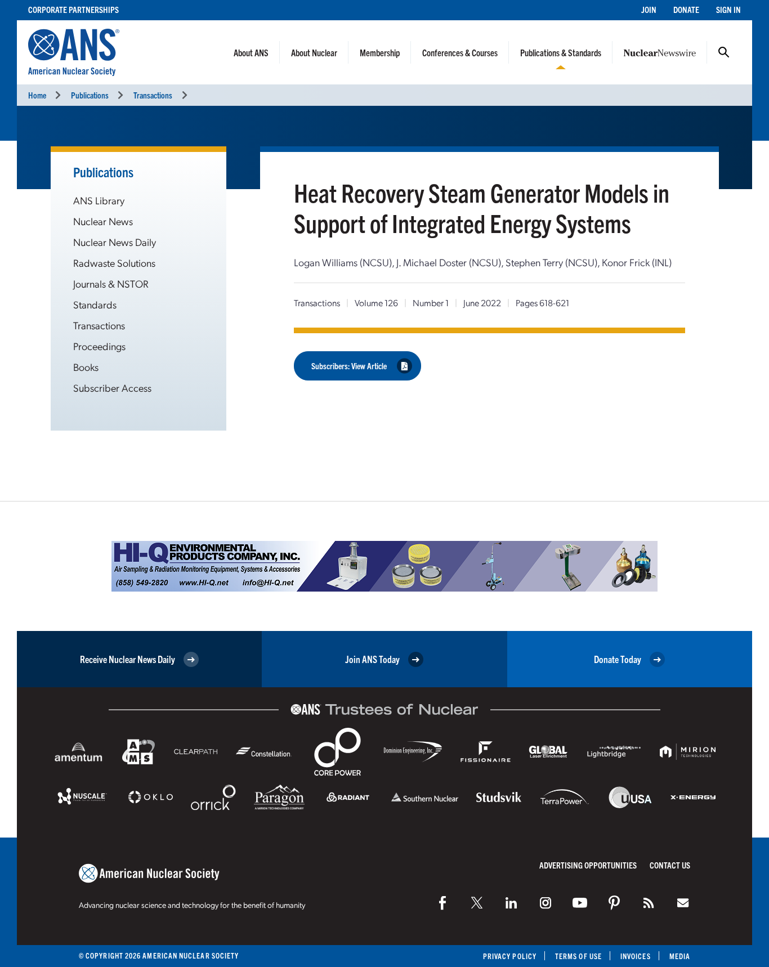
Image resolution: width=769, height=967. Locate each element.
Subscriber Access (112, 387)
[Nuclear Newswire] (648, 903)
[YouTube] (580, 903)
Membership (380, 52)
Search (724, 52)
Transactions (152, 94)
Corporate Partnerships (73, 9)
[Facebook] (442, 903)
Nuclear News (103, 220)
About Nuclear (314, 52)
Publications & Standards (560, 52)
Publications (90, 94)
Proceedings (99, 345)
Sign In (728, 9)
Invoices (635, 956)
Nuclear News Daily (114, 241)
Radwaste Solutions (114, 262)
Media (679, 956)
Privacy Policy (509, 956)
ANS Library (98, 200)
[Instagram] (545, 903)
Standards (95, 304)
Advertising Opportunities (588, 864)
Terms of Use (578, 956)
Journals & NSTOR (111, 283)
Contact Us (670, 864)
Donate (686, 9)
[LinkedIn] (511, 903)
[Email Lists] (683, 903)
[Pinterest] (614, 903)
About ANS (251, 52)
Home (37, 94)
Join (648, 9)
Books (86, 366)
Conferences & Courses (460, 52)
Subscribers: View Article (349, 365)
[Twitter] (477, 903)
